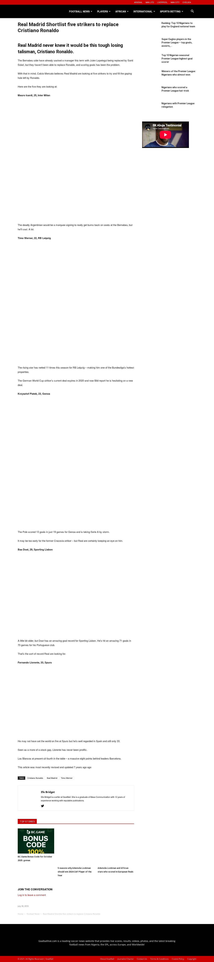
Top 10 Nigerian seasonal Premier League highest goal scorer (177, 58)
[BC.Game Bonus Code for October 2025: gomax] (36, 841)
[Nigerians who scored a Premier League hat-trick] (150, 94)
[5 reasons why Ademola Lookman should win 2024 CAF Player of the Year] (76, 846)
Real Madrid (52, 778)
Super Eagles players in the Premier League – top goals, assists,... (177, 42)
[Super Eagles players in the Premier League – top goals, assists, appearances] (150, 45)
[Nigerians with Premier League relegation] (150, 110)
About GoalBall (107, 958)
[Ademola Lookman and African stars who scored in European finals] (116, 846)
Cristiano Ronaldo (35, 778)
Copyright (191, 958)
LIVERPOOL (162, 2)
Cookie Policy (178, 958)
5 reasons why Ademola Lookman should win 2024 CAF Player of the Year (74, 872)
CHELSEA (187, 2)
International (142, 11)
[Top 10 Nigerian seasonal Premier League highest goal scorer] (150, 62)
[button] (192, 11)
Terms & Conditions (159, 958)
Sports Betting (170, 11)
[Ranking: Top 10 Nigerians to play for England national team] (150, 29)
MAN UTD (150, 2)
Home (20, 913)
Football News (79, 11)
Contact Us (142, 958)
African (120, 11)
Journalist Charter (125, 958)
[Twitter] (43, 806)
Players (102, 11)
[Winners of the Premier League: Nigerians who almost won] (150, 78)
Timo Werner (67, 778)
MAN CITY (175, 2)
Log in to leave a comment (32, 895)
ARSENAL (138, 2)
